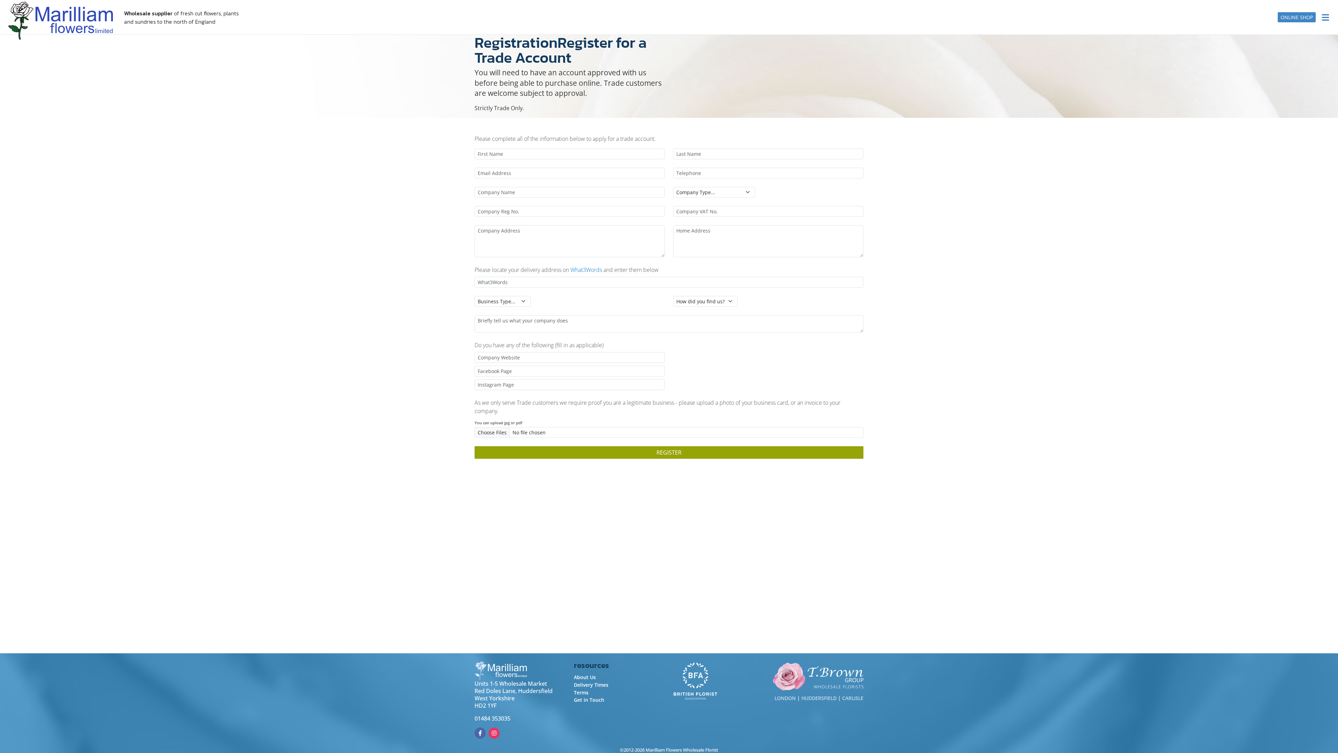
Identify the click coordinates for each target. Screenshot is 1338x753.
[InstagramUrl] (494, 733)
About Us (585, 677)
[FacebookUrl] (480, 733)
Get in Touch (589, 700)
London (785, 698)
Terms (581, 692)
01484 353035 (492, 718)
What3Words (586, 270)
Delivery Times (591, 685)
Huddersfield (819, 698)
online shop (1297, 17)
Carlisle (852, 698)
